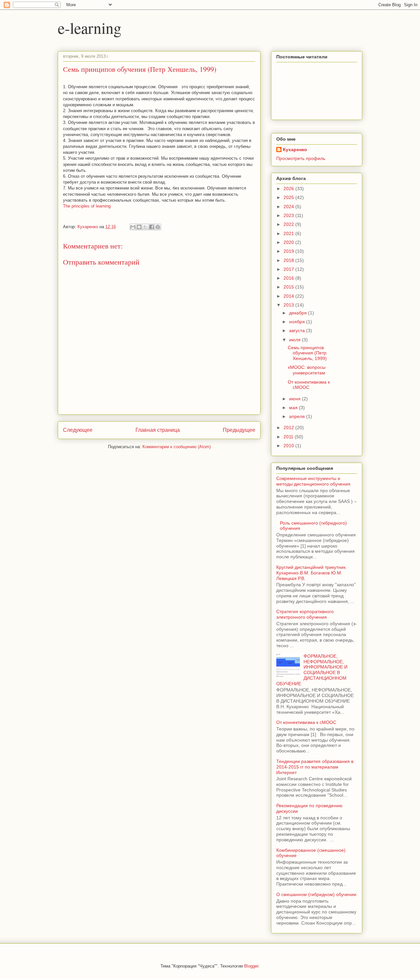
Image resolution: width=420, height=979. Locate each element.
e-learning (89, 27)
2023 (289, 215)
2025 (289, 197)
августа (297, 330)
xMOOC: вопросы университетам (307, 370)
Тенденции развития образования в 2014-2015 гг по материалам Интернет (314, 767)
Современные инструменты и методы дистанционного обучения (313, 481)
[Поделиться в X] (145, 227)
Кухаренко (295, 149)
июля (295, 339)
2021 (289, 233)
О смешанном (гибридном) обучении (316, 894)
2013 (289, 305)
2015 (289, 287)
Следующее (78, 430)
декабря (298, 312)
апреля (297, 416)
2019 (289, 251)
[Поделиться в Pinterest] (158, 227)
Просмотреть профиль (300, 158)
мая (294, 407)
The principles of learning (87, 206)
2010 (289, 445)
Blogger (251, 966)
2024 (289, 206)
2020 (289, 242)
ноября (297, 321)
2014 (289, 296)
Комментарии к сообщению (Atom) (176, 446)
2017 (289, 269)
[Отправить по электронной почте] (133, 227)
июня (295, 398)
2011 (289, 436)
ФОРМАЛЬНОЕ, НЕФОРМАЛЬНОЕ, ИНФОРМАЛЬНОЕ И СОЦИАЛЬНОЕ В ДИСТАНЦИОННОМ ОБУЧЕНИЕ (311, 669)
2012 (289, 427)
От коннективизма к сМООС (309, 384)
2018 (289, 260)
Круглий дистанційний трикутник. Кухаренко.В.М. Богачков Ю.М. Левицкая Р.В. (311, 573)
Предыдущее (239, 430)
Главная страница (158, 430)
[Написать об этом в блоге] (139, 227)
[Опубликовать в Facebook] (151, 227)
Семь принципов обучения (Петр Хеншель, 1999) (307, 353)
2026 (289, 188)
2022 (289, 224)
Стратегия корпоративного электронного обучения (305, 614)
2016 (289, 278)
